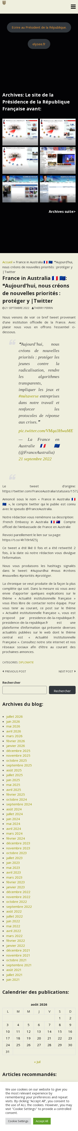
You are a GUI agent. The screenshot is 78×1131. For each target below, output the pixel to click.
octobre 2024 (16, 799)
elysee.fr (39, 44)
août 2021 (14, 970)
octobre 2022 (16, 901)
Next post (66, 671)
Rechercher (11, 682)
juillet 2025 (14, 775)
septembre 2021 (19, 965)
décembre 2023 (18, 843)
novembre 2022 (18, 897)
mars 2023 (14, 877)
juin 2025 (13, 780)
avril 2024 (13, 828)
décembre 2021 (18, 950)
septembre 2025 (19, 765)
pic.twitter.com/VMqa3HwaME (46, 430)
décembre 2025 (18, 750)
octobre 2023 (16, 853)
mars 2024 (14, 833)
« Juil (37, 1062)
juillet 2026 (14, 716)
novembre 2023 (18, 848)
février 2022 (15, 940)
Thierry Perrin (43, 308)
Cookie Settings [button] (18, 1121)
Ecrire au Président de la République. (39, 27)
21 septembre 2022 (35, 458)
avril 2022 (13, 931)
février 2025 (15, 794)
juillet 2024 (14, 814)
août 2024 (14, 809)
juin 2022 (13, 921)
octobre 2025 (16, 760)
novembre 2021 (18, 955)
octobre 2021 (16, 960)
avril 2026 (13, 731)
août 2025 (14, 770)
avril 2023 (13, 872)
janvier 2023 (15, 887)
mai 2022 (13, 926)
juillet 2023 (14, 858)
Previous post (15, 671)
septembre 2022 (19, 906)
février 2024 (15, 838)
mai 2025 (13, 784)
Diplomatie (26, 662)
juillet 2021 (14, 975)
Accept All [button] (42, 1121)
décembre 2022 (18, 892)
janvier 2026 (15, 745)
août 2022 (14, 911)
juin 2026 (13, 721)
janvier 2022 (15, 945)
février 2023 (15, 882)
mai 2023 (13, 867)
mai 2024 (13, 823)
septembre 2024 (19, 804)
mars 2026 (14, 736)
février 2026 (15, 741)
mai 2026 (13, 726)
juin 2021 (13, 979)
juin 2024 (13, 819)
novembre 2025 (18, 755)
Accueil (7, 262)
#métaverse (29, 396)
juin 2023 (13, 862)
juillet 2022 (14, 916)
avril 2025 (13, 789)
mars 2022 (14, 936)
